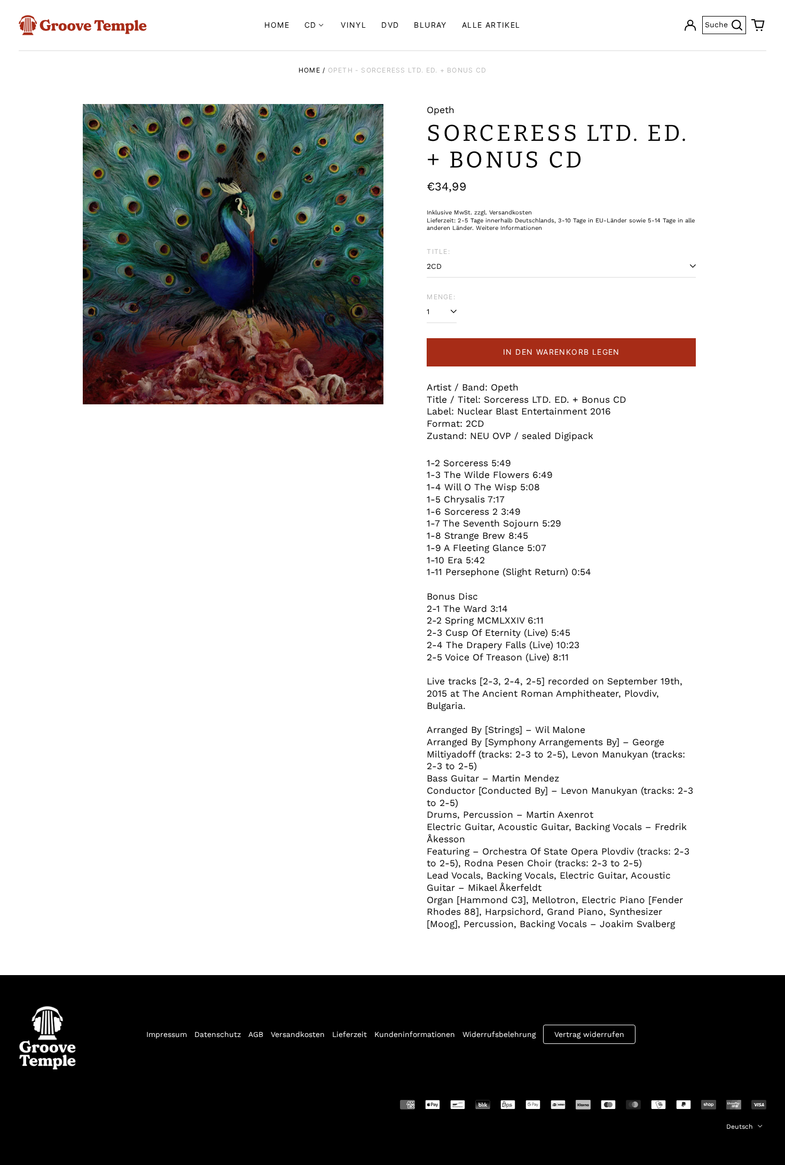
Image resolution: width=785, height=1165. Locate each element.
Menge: (441, 297)
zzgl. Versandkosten (503, 212)
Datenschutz (217, 1034)
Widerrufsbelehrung (499, 1034)
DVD (390, 24)
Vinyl (353, 24)
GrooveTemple (67, 1103)
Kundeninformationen (414, 1034)
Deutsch (740, 1126)
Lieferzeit (349, 1034)
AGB (255, 1034)
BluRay (430, 24)
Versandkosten (298, 1034)
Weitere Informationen (509, 228)
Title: (438, 252)
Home (276, 24)
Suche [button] (725, 24)
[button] (758, 25)
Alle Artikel (491, 24)
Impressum (166, 1034)
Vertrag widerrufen (589, 1034)
